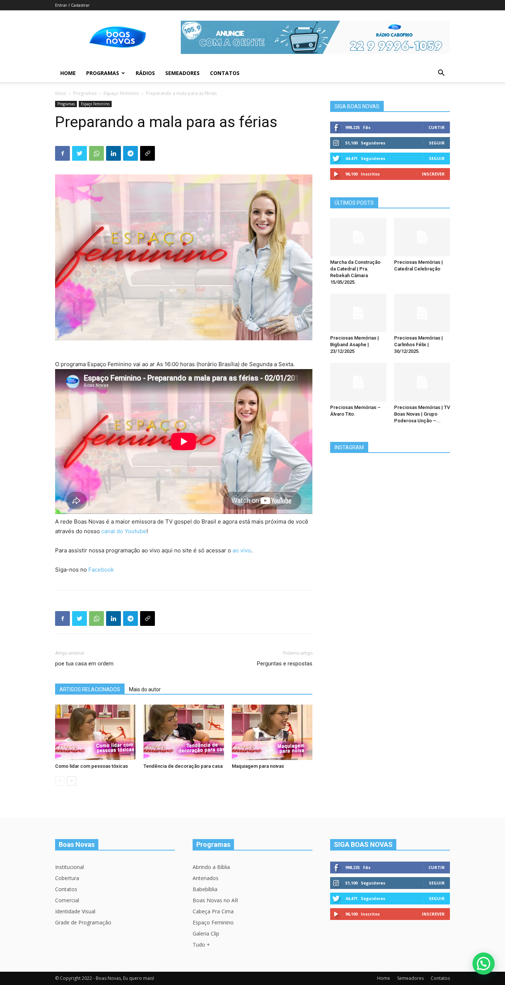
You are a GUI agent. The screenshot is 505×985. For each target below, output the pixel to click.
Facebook (101, 569)
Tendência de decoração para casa (183, 766)
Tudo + (201, 944)
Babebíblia (205, 889)
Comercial (67, 900)
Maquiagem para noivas (258, 766)
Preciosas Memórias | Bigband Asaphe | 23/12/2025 (354, 344)
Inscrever (433, 174)
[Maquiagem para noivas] (272, 732)
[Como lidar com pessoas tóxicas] (95, 732)
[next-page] (71, 780)
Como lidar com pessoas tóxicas (91, 766)
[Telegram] (130, 153)
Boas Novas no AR (215, 900)
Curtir (436, 127)
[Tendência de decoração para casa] (183, 732)
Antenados (205, 878)
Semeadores (182, 72)
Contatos (225, 72)
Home (68, 72)
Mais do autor (145, 689)
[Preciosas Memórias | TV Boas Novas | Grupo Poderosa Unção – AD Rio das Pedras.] (422, 382)
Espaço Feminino (121, 93)
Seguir (437, 143)
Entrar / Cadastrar (72, 5)
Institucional (69, 866)
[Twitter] (79, 153)
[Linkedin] (113, 153)
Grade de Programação (83, 922)
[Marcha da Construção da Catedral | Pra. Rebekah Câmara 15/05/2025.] (358, 237)
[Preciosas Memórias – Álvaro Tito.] (358, 382)
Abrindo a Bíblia (211, 866)
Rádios (145, 72)
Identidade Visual (75, 911)
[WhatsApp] (96, 153)
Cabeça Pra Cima (213, 911)
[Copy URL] (147, 153)
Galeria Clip (206, 933)
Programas (102, 72)
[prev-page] (59, 780)
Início (60, 93)
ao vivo (242, 550)
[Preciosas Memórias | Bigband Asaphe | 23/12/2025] (358, 313)
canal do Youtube (123, 531)
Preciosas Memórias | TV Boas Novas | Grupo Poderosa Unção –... (422, 414)
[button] (441, 73)
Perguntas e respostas (284, 663)
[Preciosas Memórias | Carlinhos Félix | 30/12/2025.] (422, 313)
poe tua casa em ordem (84, 663)
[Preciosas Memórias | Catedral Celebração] (422, 237)
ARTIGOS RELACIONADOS (90, 689)
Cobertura (67, 878)
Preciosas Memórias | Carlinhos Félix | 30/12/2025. (418, 344)
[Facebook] (62, 153)
